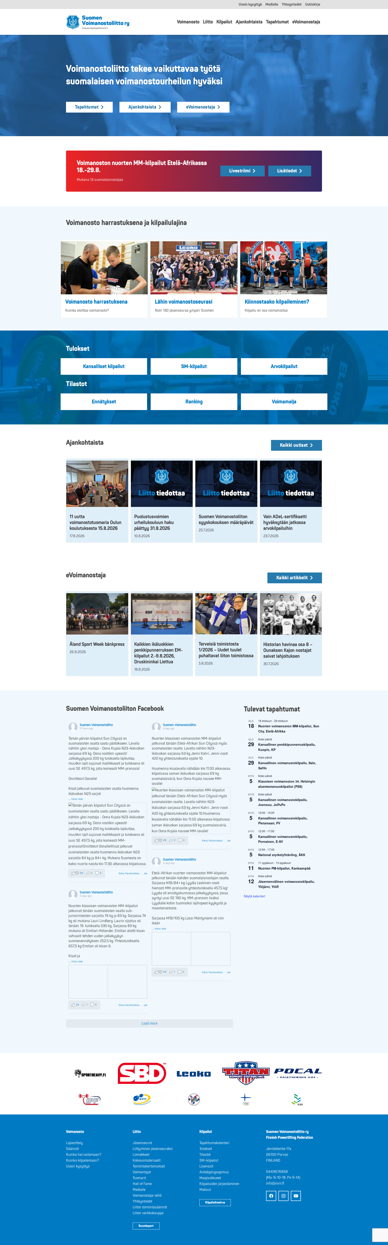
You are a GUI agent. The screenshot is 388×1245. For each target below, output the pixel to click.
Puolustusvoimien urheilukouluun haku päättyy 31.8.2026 (154, 522)
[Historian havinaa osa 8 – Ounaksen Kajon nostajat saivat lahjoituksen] (291, 614)
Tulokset (205, 1149)
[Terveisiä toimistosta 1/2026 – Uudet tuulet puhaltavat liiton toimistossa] (226, 613)
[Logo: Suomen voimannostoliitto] (98, 22)
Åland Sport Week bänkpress (97, 644)
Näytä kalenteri (254, 896)
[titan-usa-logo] (246, 1073)
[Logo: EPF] (142, 1099)
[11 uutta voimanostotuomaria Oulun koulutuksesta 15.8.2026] (97, 484)
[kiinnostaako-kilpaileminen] (283, 267)
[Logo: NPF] (194, 1099)
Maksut (205, 1189)
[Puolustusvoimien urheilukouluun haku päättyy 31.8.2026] (162, 484)
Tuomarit (139, 1178)
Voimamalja (284, 402)
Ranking (194, 402)
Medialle (139, 1189)
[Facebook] (271, 1196)
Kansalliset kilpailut (104, 366)
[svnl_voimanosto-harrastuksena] (104, 267)
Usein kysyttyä (78, 1166)
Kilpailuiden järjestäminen (219, 1184)
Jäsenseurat (142, 1143)
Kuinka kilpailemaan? (82, 1160)
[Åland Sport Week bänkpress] (97, 614)
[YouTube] (296, 1196)
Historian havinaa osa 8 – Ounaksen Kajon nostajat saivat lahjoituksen (287, 650)
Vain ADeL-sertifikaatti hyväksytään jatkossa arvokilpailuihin (285, 522)
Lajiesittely (74, 1143)
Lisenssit (206, 1166)
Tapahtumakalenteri (214, 1143)
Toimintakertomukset (149, 1166)
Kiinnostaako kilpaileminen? (277, 302)
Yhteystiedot (142, 1201)
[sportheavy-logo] (90, 1073)
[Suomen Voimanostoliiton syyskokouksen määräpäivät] (226, 484)
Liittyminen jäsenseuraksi (153, 1149)
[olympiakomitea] (246, 1099)
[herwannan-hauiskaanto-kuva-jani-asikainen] (193, 267)
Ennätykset (104, 402)
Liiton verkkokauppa (148, 1213)
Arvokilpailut (284, 366)
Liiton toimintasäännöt (150, 1207)
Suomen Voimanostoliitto (96, 725)
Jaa (145, 873)
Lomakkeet (141, 1154)
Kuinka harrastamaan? (83, 1154)
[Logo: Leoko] (194, 1073)
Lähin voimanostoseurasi (183, 302)
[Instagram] (283, 1196)
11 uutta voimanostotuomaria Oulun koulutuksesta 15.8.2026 (95, 522)
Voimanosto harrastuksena (96, 302)
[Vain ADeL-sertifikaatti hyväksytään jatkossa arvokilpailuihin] (291, 484)
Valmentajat (142, 1172)
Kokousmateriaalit (147, 1160)
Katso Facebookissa (129, 873)
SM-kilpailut (194, 366)
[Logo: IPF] (90, 1099)
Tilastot (205, 1154)
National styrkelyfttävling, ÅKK (281, 854)
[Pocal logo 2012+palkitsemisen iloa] (298, 1073)
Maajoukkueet (210, 1178)
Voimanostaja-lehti (147, 1195)
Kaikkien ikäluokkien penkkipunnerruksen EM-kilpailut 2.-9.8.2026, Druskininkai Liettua (158, 653)
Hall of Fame (142, 1184)
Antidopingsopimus (214, 1172)
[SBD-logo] (142, 1073)
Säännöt (72, 1149)
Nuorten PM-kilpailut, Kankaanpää (284, 868)
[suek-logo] (298, 1099)
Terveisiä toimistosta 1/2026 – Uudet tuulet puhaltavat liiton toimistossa (226, 650)
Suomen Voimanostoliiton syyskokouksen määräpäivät (226, 519)
